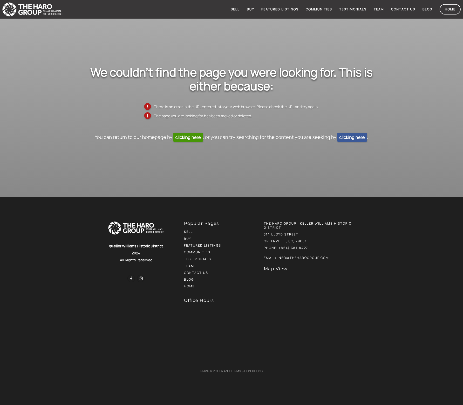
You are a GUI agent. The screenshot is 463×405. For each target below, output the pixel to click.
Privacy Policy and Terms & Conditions (231, 371)
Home (450, 9)
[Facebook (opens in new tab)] (131, 278)
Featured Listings (280, 9)
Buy (250, 9)
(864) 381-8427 (293, 248)
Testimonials (353, 9)
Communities (319, 9)
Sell (235, 9)
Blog (427, 9)
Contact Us (403, 9)
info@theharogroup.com (303, 258)
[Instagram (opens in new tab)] (141, 278)
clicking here (188, 137)
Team (379, 9)
